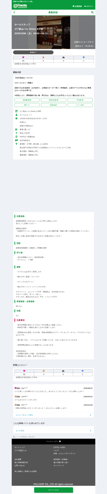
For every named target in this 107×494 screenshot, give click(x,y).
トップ (17, 437)
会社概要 (17, 459)
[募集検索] (92, 12)
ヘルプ (56, 450)
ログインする (53, 490)
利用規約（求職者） (61, 459)
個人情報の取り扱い (61, 462)
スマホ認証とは (20, 450)
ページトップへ (52, 441)
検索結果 (24, 437)
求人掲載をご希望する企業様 (25, 471)
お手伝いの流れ (59, 447)
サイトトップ (19, 447)
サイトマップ (59, 465)
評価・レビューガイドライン (65, 453)
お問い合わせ (19, 465)
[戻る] (14, 12)
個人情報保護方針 (21, 462)
